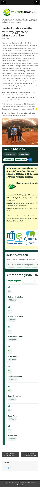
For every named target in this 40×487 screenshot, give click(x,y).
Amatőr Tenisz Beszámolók (22, 483)
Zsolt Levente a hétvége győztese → (30, 454)
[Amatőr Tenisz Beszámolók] (20, 11)
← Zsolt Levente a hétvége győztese (9, 454)
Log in (9, 468)
